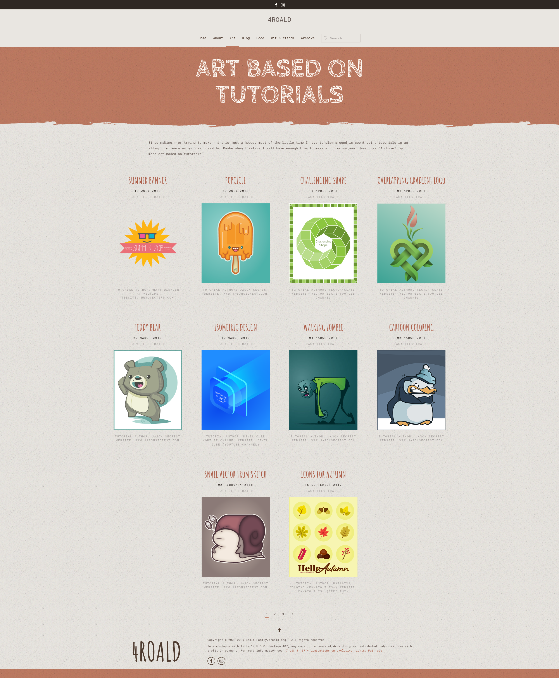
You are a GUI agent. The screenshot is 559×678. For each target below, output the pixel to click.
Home (203, 38)
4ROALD (279, 19)
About (218, 38)
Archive (308, 38)
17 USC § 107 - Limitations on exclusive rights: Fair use (333, 650)
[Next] (291, 614)
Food (260, 38)
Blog (246, 38)
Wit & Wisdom (282, 38)
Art (232, 38)
